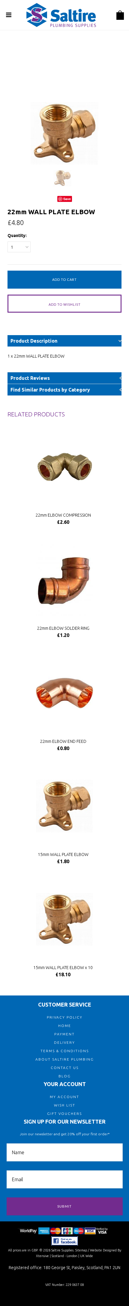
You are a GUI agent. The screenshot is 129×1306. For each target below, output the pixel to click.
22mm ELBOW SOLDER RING (63, 628)
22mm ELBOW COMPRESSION (63, 515)
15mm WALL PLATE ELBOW (63, 854)
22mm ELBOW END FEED (63, 741)
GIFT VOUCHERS (64, 1113)
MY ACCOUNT (64, 1097)
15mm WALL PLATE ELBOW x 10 (63, 967)
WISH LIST (64, 1105)
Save (67, 199)
